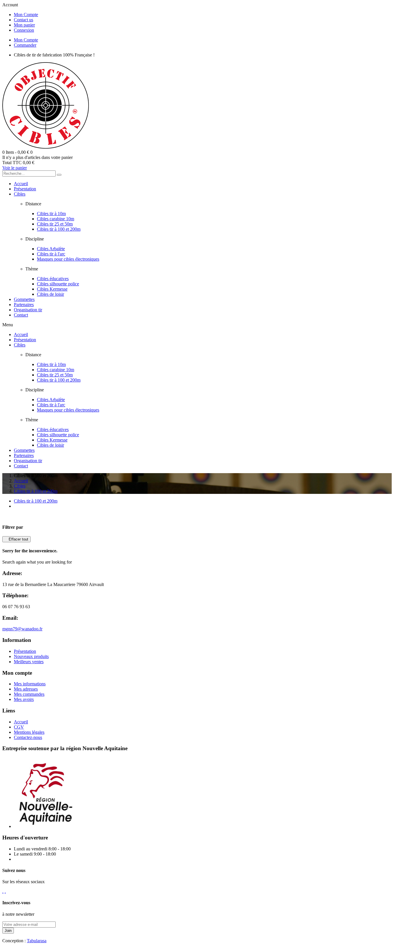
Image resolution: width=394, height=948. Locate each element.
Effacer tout (16, 539)
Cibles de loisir (50, 294)
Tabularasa (36, 940)
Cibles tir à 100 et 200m (58, 229)
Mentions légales (29, 732)
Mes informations (30, 683)
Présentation (25, 651)
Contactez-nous (28, 737)
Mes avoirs (24, 699)
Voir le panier (14, 167)
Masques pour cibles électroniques (68, 259)
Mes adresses (26, 689)
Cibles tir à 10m (51, 213)
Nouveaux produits (31, 656)
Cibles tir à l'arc (51, 253)
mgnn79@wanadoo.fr (22, 628)
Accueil (21, 721)
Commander (25, 45)
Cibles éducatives (53, 278)
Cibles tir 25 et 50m (55, 223)
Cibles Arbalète (51, 248)
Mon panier (24, 24)
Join (8, 930)
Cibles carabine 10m (55, 218)
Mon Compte (26, 14)
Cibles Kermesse (52, 289)
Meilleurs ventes (29, 661)
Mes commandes (29, 694)
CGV (19, 727)
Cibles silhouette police (58, 283)
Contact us (23, 19)
